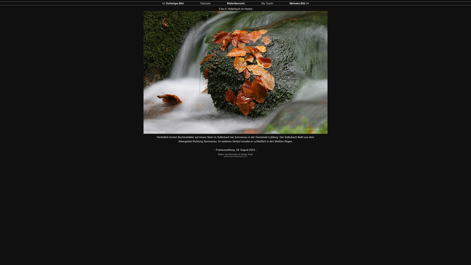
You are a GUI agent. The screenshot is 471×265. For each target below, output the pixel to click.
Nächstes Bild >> (299, 3)
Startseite (205, 3)
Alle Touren (267, 3)
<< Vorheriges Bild (173, 3)
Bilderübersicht (236, 3)
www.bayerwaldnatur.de (235, 156)
